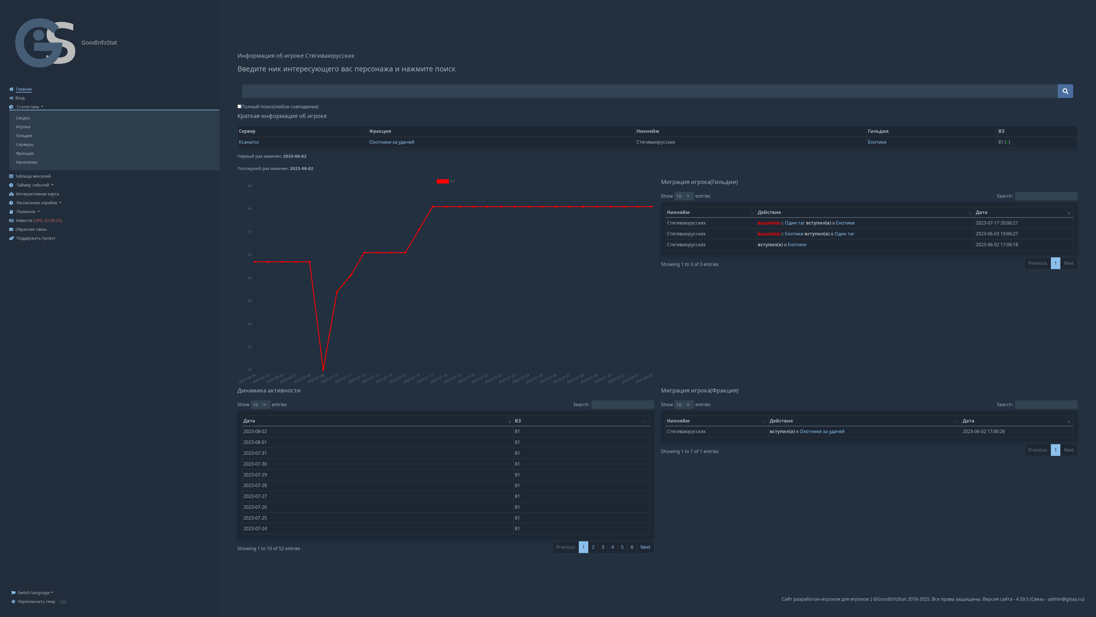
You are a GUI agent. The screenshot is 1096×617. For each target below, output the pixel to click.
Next (645, 547)
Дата (982, 212)
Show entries (685, 196)
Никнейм (678, 212)
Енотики (877, 142)
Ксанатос (249, 142)
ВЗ (518, 421)
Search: (1005, 196)
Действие (769, 212)
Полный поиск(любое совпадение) (280, 106)
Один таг (795, 223)
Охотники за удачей (391, 142)
